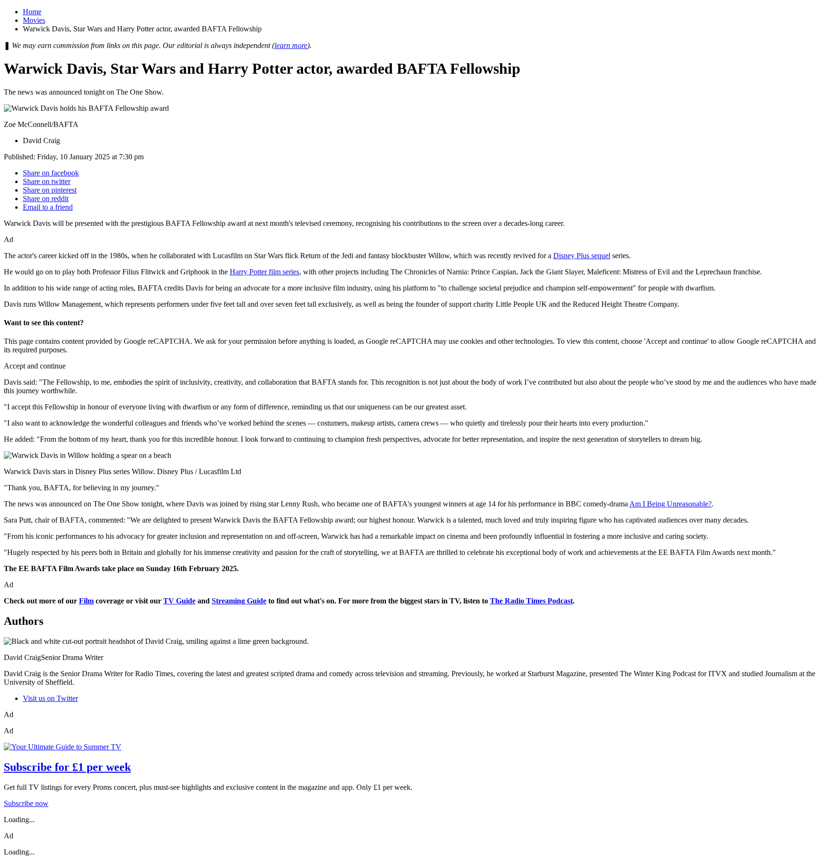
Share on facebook (51, 173)
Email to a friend (48, 207)
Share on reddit (45, 198)
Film (86, 601)
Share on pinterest (50, 190)
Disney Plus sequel (581, 256)
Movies (34, 20)
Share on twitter (46, 181)
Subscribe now (26, 803)
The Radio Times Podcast (531, 601)
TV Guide (179, 601)
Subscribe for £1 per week (67, 767)
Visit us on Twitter (50, 698)
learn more (290, 45)
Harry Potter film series (264, 272)
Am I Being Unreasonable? (670, 504)
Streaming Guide (239, 601)
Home (32, 12)
